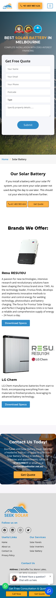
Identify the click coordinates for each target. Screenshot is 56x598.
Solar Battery (36, 551)
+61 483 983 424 (31, 5)
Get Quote (38, 204)
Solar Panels (35, 542)
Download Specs (16, 323)
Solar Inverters (37, 546)
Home (5, 159)
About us (6, 546)
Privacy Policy (8, 555)
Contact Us (7, 551)
